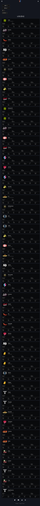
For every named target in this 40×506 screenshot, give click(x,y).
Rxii (9, 255)
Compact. (10, 421)
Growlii (9, 88)
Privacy (17, 503)
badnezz (10, 294)
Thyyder (10, 402)
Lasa (9, 362)
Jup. (9, 353)
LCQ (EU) (4, 12)
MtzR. (9, 284)
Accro (9, 245)
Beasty (9, 29)
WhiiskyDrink (10, 206)
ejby (9, 137)
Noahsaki (10, 323)
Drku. (9, 451)
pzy (9, 216)
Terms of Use (21, 503)
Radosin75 (10, 108)
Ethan (9, 147)
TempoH (10, 78)
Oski (9, 118)
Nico (9, 176)
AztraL (9, 167)
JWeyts (9, 127)
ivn (8, 196)
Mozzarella (10, 274)
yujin (9, 49)
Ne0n (9, 441)
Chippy (9, 382)
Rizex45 (10, 411)
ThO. (9, 480)
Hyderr (9, 304)
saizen (9, 39)
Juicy (9, 343)
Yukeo (9, 392)
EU (3, 10)
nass (9, 20)
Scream (9, 470)
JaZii (9, 225)
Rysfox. (9, 333)
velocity (10, 431)
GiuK (9, 157)
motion (9, 460)
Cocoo (9, 59)
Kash (9, 98)
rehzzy (9, 235)
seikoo (9, 264)
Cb (8, 313)
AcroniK (9, 186)
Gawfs (9, 372)
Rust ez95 (10, 69)
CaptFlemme (11, 490)
